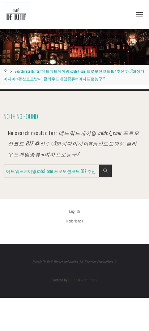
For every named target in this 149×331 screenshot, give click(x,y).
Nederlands (74, 221)
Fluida (72, 280)
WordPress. (89, 280)
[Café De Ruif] (16, 14)
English (74, 211)
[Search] (105, 171)
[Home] (6, 71)
